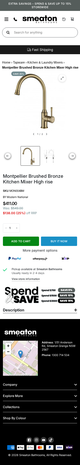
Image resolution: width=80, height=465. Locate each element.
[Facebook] (29, 439)
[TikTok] (50, 440)
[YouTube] (43, 440)
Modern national (17, 197)
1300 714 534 (60, 355)
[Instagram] (36, 439)
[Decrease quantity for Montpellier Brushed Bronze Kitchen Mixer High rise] (6, 228)
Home (6, 62)
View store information (26, 278)
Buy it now (59, 241)
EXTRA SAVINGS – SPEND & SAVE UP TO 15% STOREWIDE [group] (40, 5)
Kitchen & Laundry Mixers (45, 62)
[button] (20, 354)
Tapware (19, 62)
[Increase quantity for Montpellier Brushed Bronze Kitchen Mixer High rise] (17, 228)
